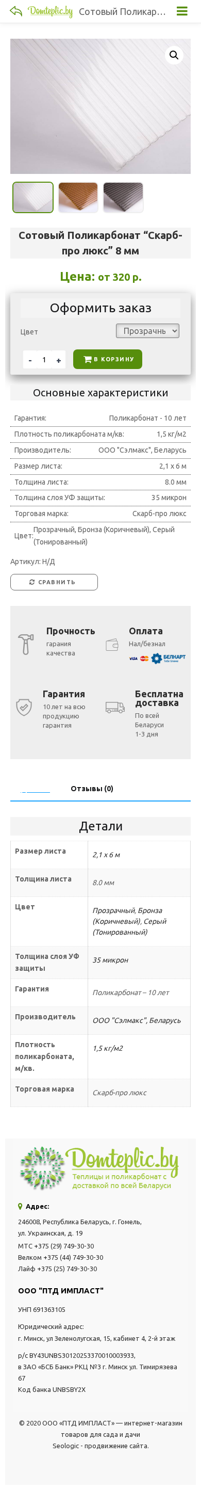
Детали (35, 789)
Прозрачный (113, 910)
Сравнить (57, 582)
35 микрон (110, 960)
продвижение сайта (116, 1445)
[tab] (35, 788)
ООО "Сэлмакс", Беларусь (136, 1020)
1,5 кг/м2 (107, 1048)
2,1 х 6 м (106, 855)
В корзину (114, 359)
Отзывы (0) (92, 789)
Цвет (29, 332)
